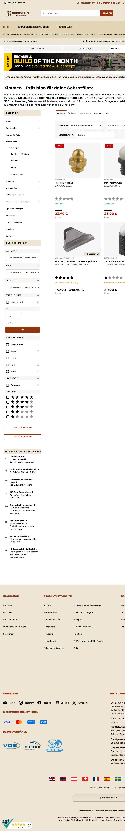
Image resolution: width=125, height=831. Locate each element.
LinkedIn (65, 703)
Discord (11, 702)
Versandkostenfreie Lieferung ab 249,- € (101, 2)
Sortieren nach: (66, 135)
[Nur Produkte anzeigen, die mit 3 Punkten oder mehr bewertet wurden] (22, 406)
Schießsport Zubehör (79, 34)
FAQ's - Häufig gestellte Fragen (88, 641)
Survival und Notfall (82, 626)
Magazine (54, 34)
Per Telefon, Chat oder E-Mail (23, 472)
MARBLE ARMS (55, 98)
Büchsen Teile (16, 34)
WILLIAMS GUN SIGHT (31, 98)
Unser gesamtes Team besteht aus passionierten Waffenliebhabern (24, 554)
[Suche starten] (106, 13)
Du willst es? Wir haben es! (22, 462)
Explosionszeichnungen (33, 27)
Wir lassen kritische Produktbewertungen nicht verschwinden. (22, 526)
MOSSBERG (77, 98)
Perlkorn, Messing (64, 183)
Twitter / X (82, 703)
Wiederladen (65, 34)
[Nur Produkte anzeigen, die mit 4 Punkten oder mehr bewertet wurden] (22, 402)
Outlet (76, 648)
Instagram (29, 703)
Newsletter (8, 634)
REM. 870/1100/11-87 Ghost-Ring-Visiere (76, 261)
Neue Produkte (10, 619)
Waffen (6, 34)
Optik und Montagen (83, 612)
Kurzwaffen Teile (30, 34)
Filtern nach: (64, 125)
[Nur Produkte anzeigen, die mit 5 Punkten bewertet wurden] (22, 397)
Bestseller (8, 612)
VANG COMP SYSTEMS (64, 258)
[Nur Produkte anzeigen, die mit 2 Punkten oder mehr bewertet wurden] (22, 411)
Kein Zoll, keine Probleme (21, 485)
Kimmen (58, 217)
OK (22, 329)
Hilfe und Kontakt (15, 3)
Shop (6, 27)
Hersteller (65, 27)
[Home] (7, 48)
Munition (77, 634)
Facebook (47, 703)
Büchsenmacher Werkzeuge (101, 34)
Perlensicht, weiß (113, 183)
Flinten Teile (43, 34)
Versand (121, 788)
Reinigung (78, 619)
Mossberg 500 (24, 101)
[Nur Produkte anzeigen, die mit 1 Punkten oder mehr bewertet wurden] (22, 416)
